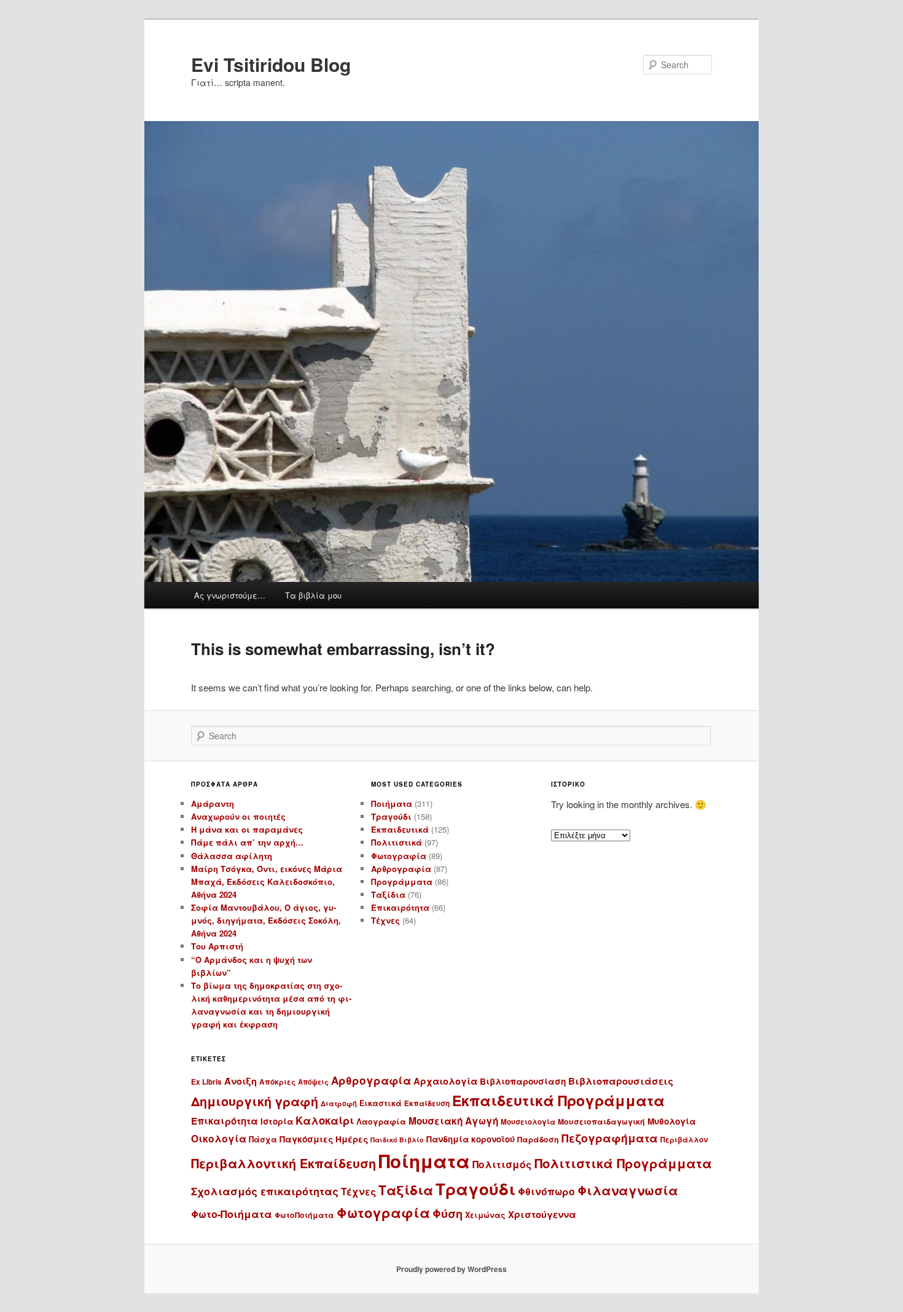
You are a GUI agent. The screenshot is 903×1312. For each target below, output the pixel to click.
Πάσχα (263, 1139)
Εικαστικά (380, 1103)
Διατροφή (339, 1103)
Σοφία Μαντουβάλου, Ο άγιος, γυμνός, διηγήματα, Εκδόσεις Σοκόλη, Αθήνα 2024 (266, 920)
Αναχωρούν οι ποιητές (238, 816)
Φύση (447, 1213)
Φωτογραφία (398, 856)
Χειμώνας (485, 1214)
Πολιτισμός (502, 1164)
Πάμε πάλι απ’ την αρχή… (247, 842)
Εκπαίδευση (427, 1103)
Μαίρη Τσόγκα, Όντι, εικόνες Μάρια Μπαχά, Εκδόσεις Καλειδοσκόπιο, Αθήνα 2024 (266, 881)
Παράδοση (538, 1139)
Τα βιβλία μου (313, 595)
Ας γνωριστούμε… (229, 595)
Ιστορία (276, 1121)
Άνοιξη (240, 1081)
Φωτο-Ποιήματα (231, 1214)
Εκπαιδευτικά (400, 829)
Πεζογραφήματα (609, 1137)
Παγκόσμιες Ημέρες (324, 1139)
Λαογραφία (381, 1121)
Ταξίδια (388, 894)
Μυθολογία (671, 1121)
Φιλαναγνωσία (627, 1190)
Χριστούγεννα (542, 1214)
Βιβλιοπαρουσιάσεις (620, 1081)
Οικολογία (218, 1138)
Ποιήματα (391, 803)
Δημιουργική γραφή (254, 1101)
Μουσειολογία (528, 1122)
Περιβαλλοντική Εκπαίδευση (283, 1163)
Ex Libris (206, 1082)
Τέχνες (385, 920)
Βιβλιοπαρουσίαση (523, 1081)
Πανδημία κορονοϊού (470, 1139)
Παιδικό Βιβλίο (397, 1139)
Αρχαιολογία (445, 1081)
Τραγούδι (391, 816)
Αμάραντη (212, 803)
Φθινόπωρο (546, 1191)
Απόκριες (277, 1082)
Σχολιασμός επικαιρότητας (264, 1191)
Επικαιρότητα (400, 907)
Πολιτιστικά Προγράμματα (623, 1163)
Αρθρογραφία (401, 868)
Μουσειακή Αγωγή (453, 1121)
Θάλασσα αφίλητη (231, 856)
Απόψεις (313, 1081)
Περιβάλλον (684, 1139)
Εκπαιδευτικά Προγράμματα (558, 1100)
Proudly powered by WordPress (451, 1269)
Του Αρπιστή (217, 946)
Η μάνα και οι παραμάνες (247, 829)
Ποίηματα (424, 1161)
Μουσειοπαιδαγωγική (601, 1121)
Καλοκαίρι (324, 1120)
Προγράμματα (401, 881)
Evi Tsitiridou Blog (271, 64)
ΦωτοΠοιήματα (304, 1214)
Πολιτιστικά (396, 842)
